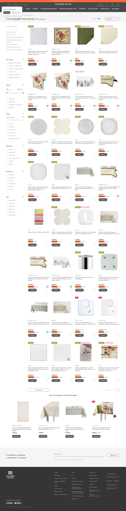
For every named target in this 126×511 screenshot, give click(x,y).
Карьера (91, 484)
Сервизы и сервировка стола (67, 8)
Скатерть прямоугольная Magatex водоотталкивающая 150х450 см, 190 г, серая (75, 429)
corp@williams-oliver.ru (112, 485)
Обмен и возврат (93, 481)
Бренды (28, 8)
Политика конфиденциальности (94, 495)
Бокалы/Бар (82, 8)
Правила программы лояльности (94, 490)
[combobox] (112, 18)
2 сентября (79, 64)
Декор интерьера (93, 8)
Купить (32, 200)
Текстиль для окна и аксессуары (14, 49)
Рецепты (74, 478)
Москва (9, 5)
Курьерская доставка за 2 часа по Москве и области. (63, 1)
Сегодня (32, 64)
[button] (114, 416)
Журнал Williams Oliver (77, 481)
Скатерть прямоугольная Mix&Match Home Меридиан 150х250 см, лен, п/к (49, 428)
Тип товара (9, 59)
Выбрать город (16, 12)
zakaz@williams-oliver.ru (113, 477)
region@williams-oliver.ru (112, 488)
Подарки (35, 8)
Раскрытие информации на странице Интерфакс (78, 492)
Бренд (8, 114)
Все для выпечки (58, 491)
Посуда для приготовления (49, 8)
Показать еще (39, 390)
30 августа (79, 245)
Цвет (7, 197)
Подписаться (113, 455)
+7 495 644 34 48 (111, 474)
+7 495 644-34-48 (17, 4)
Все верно (6, 12)
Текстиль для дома (12, 26)
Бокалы (56, 485)
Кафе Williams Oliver (77, 484)
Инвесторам (75, 498)
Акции (73, 472)
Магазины (25, 4)
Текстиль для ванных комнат (13, 47)
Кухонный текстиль (11, 32)
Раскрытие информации (78, 496)
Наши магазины (93, 475)
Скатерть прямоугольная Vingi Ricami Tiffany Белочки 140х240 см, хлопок (101, 428)
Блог (73, 475)
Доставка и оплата (93, 478)
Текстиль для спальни (11, 44)
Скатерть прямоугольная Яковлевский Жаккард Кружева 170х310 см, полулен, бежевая (22, 429)
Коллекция (9, 171)
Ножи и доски (105, 8)
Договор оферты (93, 487)
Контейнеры (57, 475)
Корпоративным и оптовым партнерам (77, 487)
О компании (92, 472)
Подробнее (16, 436)
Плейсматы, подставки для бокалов (15, 37)
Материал (9, 146)
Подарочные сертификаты (60, 494)
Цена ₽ (8, 85)
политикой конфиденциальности (77, 459)
